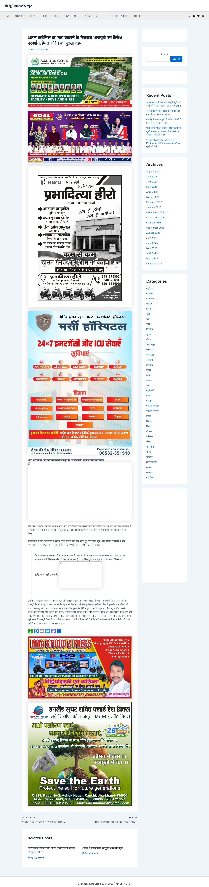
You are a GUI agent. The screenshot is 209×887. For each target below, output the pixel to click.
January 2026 (153, 207)
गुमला (148, 334)
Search (164, 54)
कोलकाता (150, 298)
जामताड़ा (149, 359)
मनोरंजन (124, 15)
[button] (23, 16)
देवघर (148, 375)
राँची (148, 441)
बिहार (148, 426)
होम (8, 15)
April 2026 (152, 191)
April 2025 (152, 253)
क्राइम (66, 15)
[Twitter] (198, 16)
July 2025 (151, 237)
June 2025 (152, 243)
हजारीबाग (150, 477)
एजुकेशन (88, 15)
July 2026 (151, 176)
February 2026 (154, 202)
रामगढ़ (148, 451)
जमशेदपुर (150, 354)
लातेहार (149, 467)
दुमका (148, 370)
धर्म (105, 15)
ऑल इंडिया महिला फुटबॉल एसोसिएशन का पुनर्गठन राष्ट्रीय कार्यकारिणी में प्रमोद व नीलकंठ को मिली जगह (163, 131)
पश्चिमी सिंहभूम (152, 410)
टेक (97, 15)
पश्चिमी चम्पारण (152, 405)
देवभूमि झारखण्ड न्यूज (18, 5)
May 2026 (151, 186)
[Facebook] (194, 16)
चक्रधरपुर (150, 344)
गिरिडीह (30, 857)
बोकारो (149, 431)
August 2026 (153, 171)
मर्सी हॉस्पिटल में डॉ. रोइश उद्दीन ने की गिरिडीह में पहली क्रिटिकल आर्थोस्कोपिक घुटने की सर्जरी (163, 143)
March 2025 (152, 258)
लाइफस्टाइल (138, 15)
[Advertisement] (164, 535)
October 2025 (154, 222)
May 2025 (151, 248)
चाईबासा (149, 349)
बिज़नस (114, 15)
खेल (75, 15)
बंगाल (148, 416)
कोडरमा (149, 293)
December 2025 (155, 212)
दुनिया (45, 15)
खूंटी (148, 313)
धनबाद (149, 380)
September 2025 (155, 227)
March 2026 (152, 197)
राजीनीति (55, 15)
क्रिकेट (149, 308)
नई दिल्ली (150, 390)
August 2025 (153, 232)
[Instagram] (202, 16)
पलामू (148, 400)
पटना (148, 395)
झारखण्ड (18, 15)
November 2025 (155, 217)
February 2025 (154, 263)
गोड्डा (148, 339)
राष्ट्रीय (32, 15)
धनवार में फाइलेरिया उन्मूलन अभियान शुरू (102, 848)
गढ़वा (148, 324)
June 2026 (152, 181)
